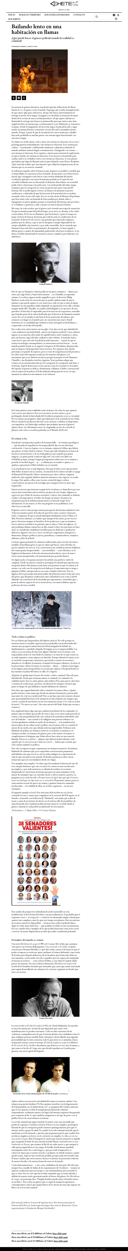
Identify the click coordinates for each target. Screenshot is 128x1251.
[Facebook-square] (114, 15)
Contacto (79, 14)
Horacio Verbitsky (30, 14)
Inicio (11, 14)
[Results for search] (102, 20)
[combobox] (102, 17)
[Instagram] (116, 19)
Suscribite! (14, 19)
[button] (14, 98)
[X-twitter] (118, 15)
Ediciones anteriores (56, 14)
